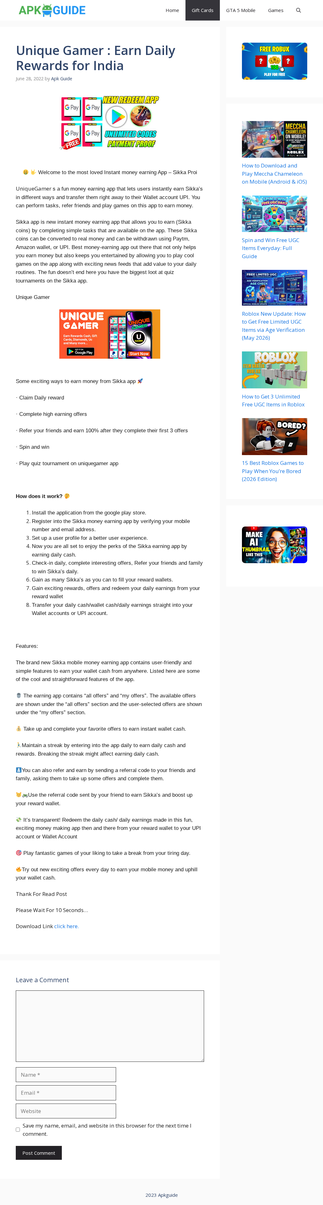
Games (276, 10)
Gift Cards (203, 10)
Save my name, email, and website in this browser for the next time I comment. (107, 1129)
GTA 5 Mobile (240, 10)
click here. (66, 926)
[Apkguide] (51, 10)
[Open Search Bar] (298, 10)
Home (172, 10)
